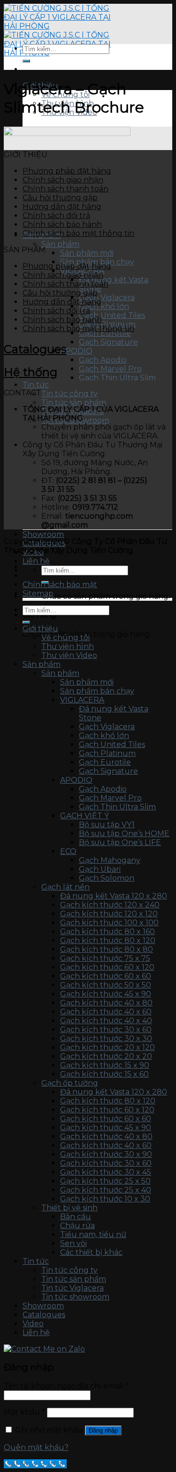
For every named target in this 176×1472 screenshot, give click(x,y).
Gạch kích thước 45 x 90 (105, 993)
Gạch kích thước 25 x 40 (105, 1189)
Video (33, 1323)
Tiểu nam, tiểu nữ (93, 1234)
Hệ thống (30, 372)
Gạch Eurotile (105, 333)
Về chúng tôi (65, 637)
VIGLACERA (82, 699)
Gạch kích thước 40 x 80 (106, 1002)
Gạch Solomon (106, 878)
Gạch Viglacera (107, 297)
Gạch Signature (108, 342)
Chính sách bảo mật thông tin (78, 233)
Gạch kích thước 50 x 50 (105, 985)
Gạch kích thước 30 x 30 (106, 1038)
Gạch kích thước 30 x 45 (105, 1172)
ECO (68, 851)
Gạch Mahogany (109, 860)
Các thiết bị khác (91, 1252)
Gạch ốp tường (69, 1083)
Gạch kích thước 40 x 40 (106, 1020)
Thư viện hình (67, 646)
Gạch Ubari (100, 869)
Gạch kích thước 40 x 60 (106, 1011)
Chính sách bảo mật (60, 584)
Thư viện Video (69, 655)
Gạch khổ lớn (104, 306)
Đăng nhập (103, 1430)
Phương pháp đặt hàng (67, 170)
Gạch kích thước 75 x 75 (105, 958)
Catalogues (35, 349)
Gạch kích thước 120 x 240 (110, 904)
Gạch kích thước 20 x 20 (106, 1056)
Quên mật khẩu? (36, 1447)
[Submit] (26, 61)
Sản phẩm (60, 244)
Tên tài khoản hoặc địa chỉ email (66, 1385)
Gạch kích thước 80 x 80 (106, 949)
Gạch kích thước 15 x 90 (104, 1065)
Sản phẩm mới (87, 253)
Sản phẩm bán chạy (97, 691)
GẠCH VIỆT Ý (84, 815)
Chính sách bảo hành (62, 224)
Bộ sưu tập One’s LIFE (120, 842)
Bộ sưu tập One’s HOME (124, 833)
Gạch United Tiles (112, 315)
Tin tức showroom (75, 1296)
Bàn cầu (75, 1216)
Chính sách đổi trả (56, 215)
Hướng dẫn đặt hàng (62, 206)
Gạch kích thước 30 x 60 (106, 1029)
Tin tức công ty (69, 393)
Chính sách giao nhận (63, 179)
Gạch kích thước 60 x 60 (105, 976)
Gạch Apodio (103, 359)
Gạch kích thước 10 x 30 (105, 1198)
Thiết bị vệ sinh (69, 1207)
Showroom (43, 534)
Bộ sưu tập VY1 (107, 824)
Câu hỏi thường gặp (60, 197)
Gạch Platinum (107, 753)
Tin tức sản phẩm (73, 402)
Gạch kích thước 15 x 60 (104, 1074)
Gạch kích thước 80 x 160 (107, 931)
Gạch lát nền (65, 887)
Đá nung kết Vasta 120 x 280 (113, 895)
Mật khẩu (24, 1412)
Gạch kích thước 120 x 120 (109, 913)
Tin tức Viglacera (72, 1287)
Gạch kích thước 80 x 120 (107, 940)
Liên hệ (36, 561)
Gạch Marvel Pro (110, 368)
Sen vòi (73, 1243)
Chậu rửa (77, 1225)
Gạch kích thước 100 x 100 (109, 922)
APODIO (76, 351)
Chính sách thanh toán (65, 188)
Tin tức (36, 384)
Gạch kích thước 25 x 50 (105, 1181)
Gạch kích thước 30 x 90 (106, 1154)
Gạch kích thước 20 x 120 (107, 1047)
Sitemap (38, 593)
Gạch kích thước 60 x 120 (107, 967)
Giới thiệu (40, 628)
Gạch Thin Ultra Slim (117, 377)
